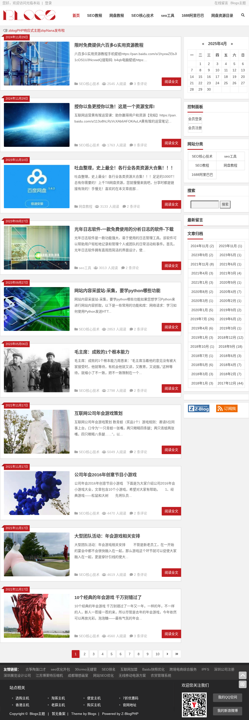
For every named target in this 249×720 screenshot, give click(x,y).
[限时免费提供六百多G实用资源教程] (37, 84)
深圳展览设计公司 (17, 675)
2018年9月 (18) (230, 346)
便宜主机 (94, 698)
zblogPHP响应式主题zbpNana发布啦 (37, 30)
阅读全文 (171, 82)
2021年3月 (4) (230, 273)
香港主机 (22, 705)
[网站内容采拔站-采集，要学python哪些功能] (37, 330)
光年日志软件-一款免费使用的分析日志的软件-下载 (124, 229)
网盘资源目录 (222, 15)
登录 (48, 3)
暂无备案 (58, 714)
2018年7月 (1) (202, 356)
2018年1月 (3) (202, 383)
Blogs (92, 714)
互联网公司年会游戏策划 (98, 413)
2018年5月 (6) (202, 365)
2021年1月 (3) (202, 282)
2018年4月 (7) (230, 365)
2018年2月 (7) (230, 374)
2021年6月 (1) (230, 264)
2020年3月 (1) (202, 301)
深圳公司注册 (224, 669)
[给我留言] (243, 684)
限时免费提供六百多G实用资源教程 (108, 45)
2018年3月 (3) (202, 374)
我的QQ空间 (227, 697)
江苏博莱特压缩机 (49, 675)
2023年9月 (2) (202, 255)
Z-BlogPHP (129, 714)
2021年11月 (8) (202, 264)
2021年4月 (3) (202, 273)
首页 (76, 15)
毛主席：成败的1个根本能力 (101, 352)
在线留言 (221, 3)
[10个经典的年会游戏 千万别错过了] (37, 636)
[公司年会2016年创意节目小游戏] (37, 514)
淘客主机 (58, 698)
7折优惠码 (130, 698)
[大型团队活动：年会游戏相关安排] (37, 575)
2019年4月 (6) (202, 328)
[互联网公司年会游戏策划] (37, 452)
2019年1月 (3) (202, 337)
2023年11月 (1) (230, 246)
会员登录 (195, 119)
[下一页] (167, 654)
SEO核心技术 (142, 15)
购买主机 (94, 705)
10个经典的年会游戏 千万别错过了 (108, 597)
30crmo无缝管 (86, 669)
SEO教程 (94, 15)
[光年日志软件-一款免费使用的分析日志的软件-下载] (37, 268)
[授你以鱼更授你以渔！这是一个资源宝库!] (37, 146)
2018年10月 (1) (202, 346)
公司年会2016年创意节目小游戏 (105, 474)
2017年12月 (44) (230, 383)
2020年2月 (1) (230, 301)
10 (158, 654)
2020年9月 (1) (230, 282)
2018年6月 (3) (230, 356)
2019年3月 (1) (230, 328)
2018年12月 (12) (230, 337)
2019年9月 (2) (230, 310)
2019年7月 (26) (202, 319)
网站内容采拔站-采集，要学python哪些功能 (117, 290)
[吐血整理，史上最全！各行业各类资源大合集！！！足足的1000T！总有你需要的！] (37, 207)
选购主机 (22, 698)
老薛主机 (58, 705)
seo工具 (167, 15)
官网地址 (129, 705)
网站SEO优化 (103, 675)
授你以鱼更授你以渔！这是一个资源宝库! (114, 106)
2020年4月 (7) (230, 292)
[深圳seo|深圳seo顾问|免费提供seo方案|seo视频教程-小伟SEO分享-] (29, 19)
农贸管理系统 (161, 675)
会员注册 (195, 128)
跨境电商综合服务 (183, 669)
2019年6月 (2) (230, 319)
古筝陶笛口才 (36, 669)
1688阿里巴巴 (193, 15)
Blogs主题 (238, 3)
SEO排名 (109, 669)
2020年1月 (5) (202, 310)
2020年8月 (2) (202, 292)
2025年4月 (217, 44)
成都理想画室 (78, 675)
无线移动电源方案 (132, 675)
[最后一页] (176, 654)
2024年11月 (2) (202, 246)
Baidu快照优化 (153, 669)
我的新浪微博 (227, 710)
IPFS (205, 669)
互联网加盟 (128, 669)
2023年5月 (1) (230, 255)
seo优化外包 (60, 669)
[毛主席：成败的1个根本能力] (37, 391)
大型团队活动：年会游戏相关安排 (107, 536)
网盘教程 (116, 15)
